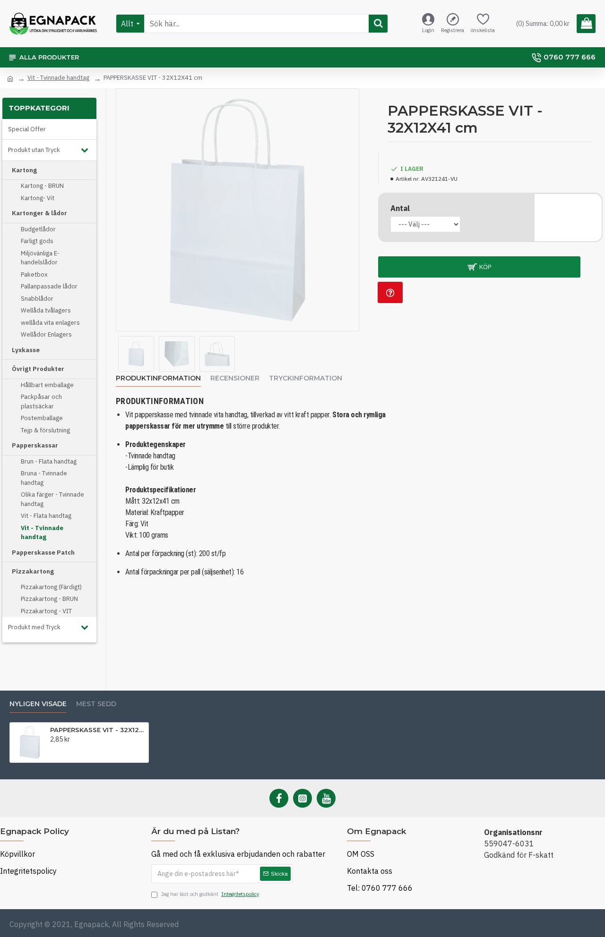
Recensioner (234, 378)
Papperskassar (35, 445)
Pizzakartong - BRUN (49, 599)
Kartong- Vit (37, 198)
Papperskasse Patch (43, 553)
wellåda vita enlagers (50, 323)
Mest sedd (96, 704)
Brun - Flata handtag (49, 461)
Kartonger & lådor (39, 213)
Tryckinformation (305, 378)
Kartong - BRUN (42, 186)
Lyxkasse (26, 350)
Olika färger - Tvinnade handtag (52, 499)
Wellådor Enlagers (46, 334)
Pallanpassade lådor (49, 286)
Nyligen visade (38, 704)
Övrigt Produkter (38, 369)
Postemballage (42, 418)
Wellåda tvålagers (46, 310)
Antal (400, 208)
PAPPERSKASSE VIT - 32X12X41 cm (97, 730)
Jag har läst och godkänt (210, 894)
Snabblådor (37, 299)
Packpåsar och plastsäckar (41, 401)
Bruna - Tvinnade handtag (44, 478)
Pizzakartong (33, 571)
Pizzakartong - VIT (46, 611)
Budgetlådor (38, 229)
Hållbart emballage (47, 385)
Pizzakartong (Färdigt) (51, 587)
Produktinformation (158, 378)
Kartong (24, 170)
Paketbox (34, 274)
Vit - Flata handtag (46, 516)
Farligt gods (37, 241)
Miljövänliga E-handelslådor (40, 258)
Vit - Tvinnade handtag (58, 78)
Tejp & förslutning (45, 430)
